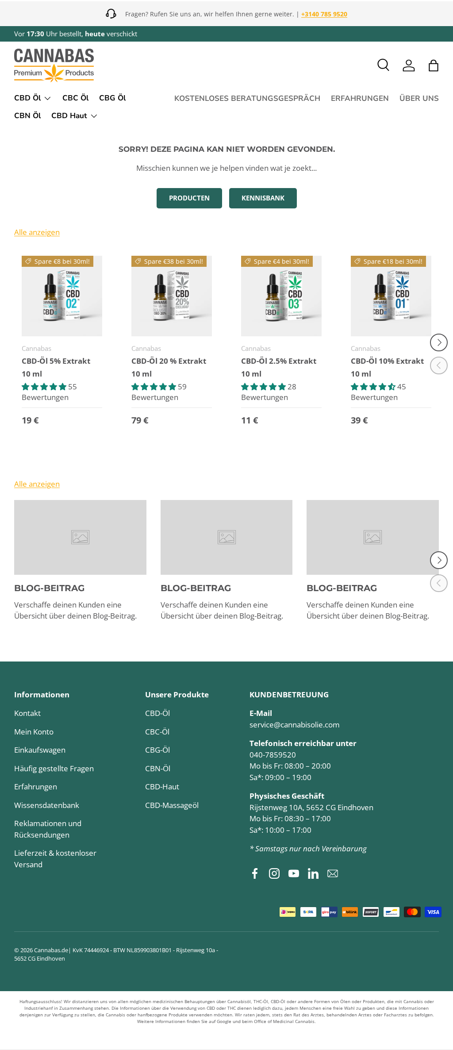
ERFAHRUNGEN (360, 98)
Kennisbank (263, 197)
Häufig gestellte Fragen (54, 768)
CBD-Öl (157, 713)
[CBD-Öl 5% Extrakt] (62, 296)
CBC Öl (75, 98)
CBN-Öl (157, 768)
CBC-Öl (157, 732)
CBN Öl (27, 116)
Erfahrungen (35, 786)
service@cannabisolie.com (295, 724)
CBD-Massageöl (172, 805)
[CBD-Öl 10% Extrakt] (391, 296)
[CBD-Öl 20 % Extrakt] (171, 296)
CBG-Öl (157, 750)
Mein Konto (34, 732)
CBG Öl (112, 98)
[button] (433, 65)
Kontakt (27, 713)
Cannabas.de (51, 950)
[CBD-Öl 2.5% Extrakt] (281, 296)
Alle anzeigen (37, 232)
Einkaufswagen (39, 750)
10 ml (32, 374)
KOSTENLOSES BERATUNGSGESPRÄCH (247, 98)
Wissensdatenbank (46, 805)
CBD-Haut (162, 786)
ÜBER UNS (419, 98)
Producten (189, 197)
